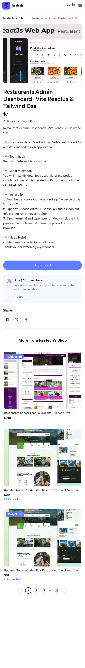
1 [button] (28, 590)
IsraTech (17, 5)
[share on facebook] (26, 320)
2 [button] (36, 590)
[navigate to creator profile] (6, 6)
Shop (22, 18)
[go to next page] (64, 590)
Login (71, 4)
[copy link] (7, 320)
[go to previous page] (20, 590)
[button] (80, 5)
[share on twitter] (17, 320)
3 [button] (44, 590)
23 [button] (57, 590)
